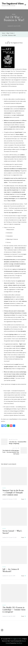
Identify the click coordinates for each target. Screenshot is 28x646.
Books (13, 14)
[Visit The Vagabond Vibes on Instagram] (2, 630)
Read (22, 499)
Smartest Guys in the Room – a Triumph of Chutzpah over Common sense (13, 493)
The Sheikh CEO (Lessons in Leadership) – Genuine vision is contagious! (14, 610)
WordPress (19, 643)
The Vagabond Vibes (13, 3)
